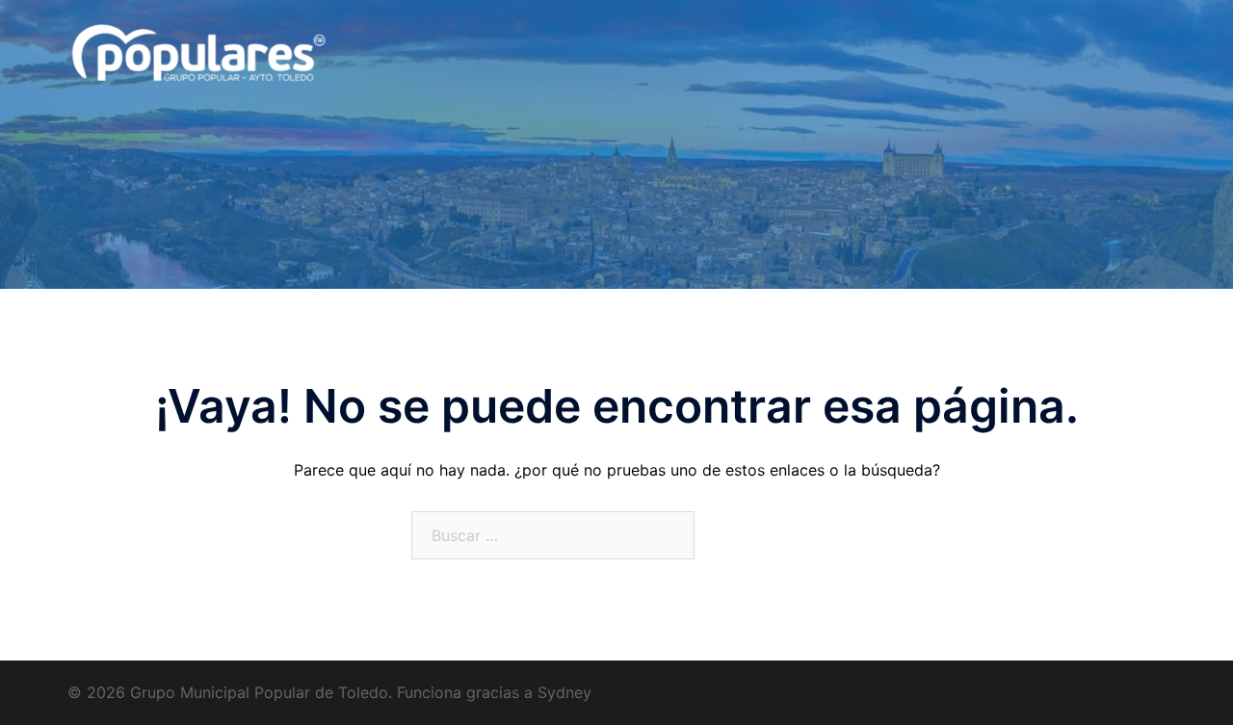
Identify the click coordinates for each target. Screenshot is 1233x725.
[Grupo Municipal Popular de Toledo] (216, 65)
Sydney (564, 692)
